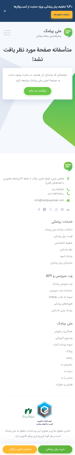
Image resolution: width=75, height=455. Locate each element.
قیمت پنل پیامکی (63, 236)
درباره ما (68, 371)
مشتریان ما (66, 365)
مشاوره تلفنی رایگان (19, 449)
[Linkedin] (68, 209)
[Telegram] (44, 210)
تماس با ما (66, 378)
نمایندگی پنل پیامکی (61, 263)
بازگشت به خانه (37, 91)
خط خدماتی (66, 250)
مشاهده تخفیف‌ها (62, 14)
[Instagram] (56, 209)
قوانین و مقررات (64, 384)
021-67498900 (56, 194)
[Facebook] (39, 209)
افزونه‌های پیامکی (63, 304)
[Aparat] (50, 209)
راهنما (69, 358)
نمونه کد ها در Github (60, 297)
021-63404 (58, 190)
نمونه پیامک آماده (62, 345)
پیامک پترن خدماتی (61, 310)
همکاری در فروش (63, 331)
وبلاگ (69, 351)
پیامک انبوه (66, 256)
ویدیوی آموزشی (63, 338)
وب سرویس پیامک (62, 284)
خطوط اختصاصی (63, 243)
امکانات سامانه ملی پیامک (58, 230)
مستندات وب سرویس (61, 290)
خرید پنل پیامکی (55, 449)
